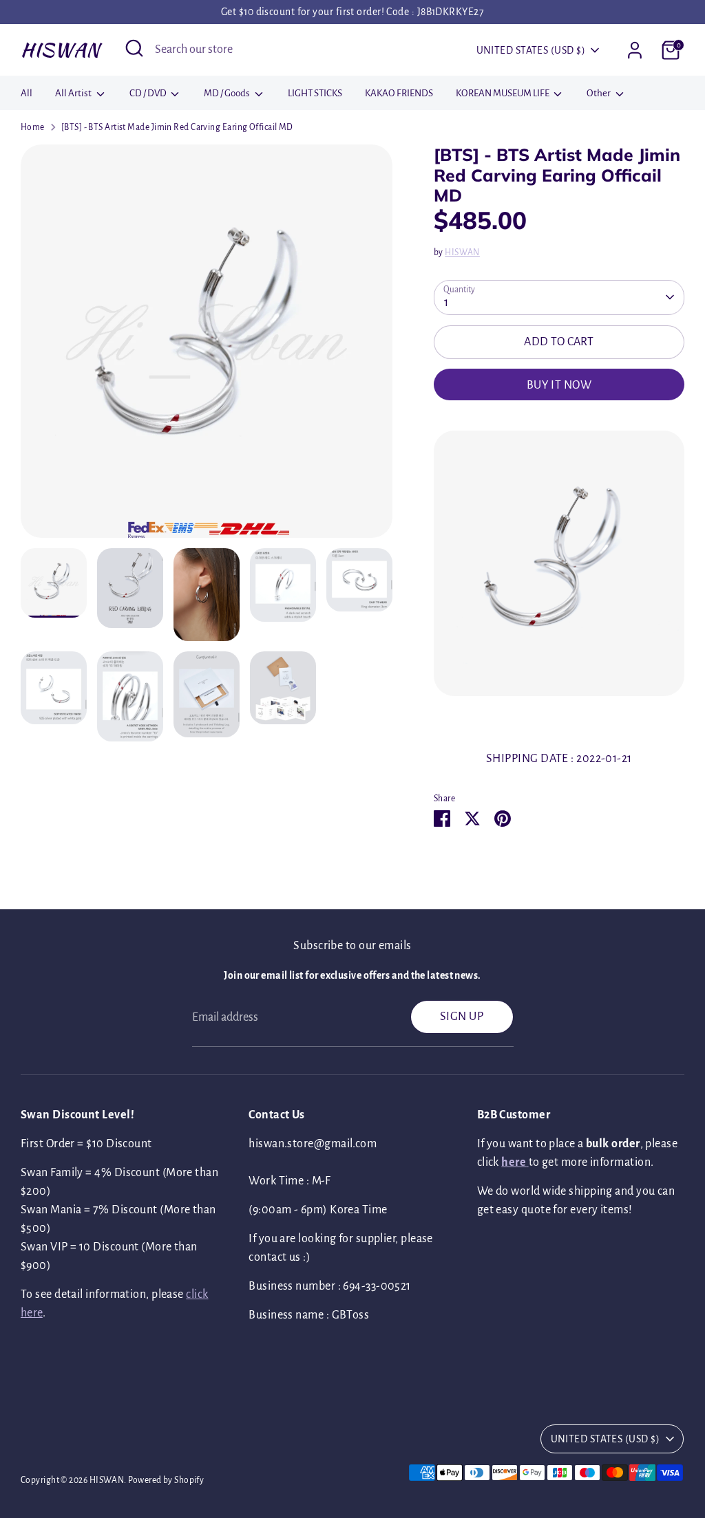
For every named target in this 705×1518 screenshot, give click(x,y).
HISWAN (60, 49)
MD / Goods (227, 93)
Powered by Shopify (166, 1480)
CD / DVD (148, 93)
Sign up (461, 1016)
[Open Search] (134, 48)
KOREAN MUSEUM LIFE (503, 93)
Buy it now (559, 385)
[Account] (635, 50)
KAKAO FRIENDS (399, 93)
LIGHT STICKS (315, 93)
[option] (206, 346)
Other (599, 93)
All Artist (74, 93)
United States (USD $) (530, 50)
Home (33, 127)
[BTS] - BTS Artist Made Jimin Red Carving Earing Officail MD (177, 127)
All (26, 93)
